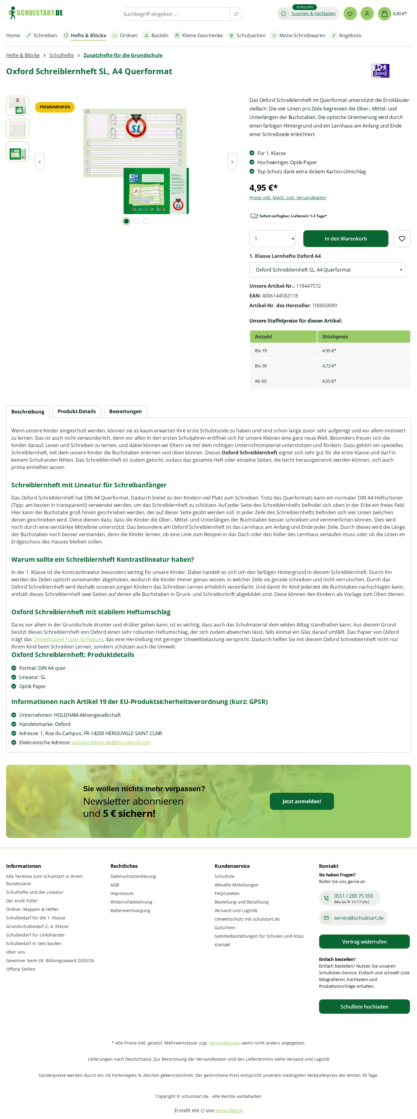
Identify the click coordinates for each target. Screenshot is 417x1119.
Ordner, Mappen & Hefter (32, 909)
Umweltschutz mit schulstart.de (247, 919)
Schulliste (224, 876)
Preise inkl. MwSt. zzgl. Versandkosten (287, 197)
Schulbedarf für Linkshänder (35, 935)
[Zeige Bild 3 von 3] (146, 221)
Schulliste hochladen (364, 1006)
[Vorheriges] (39, 161)
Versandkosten (224, 1043)
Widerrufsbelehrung (131, 902)
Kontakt (222, 945)
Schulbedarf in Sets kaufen (33, 943)
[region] (121, 161)
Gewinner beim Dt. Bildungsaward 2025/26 (50, 960)
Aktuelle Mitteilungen (237, 885)
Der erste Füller (22, 901)
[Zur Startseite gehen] (38, 13)
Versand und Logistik (236, 910)
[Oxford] (380, 74)
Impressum (122, 893)
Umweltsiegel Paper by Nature (68, 639)
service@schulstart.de (359, 918)
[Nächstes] (232, 161)
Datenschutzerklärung (133, 876)
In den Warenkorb (346, 238)
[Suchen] (236, 14)
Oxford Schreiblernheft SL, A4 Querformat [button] (303, 269)
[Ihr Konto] (367, 13)
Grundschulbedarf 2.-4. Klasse (37, 926)
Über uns (15, 952)
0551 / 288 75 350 (353, 896)
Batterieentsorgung (130, 910)
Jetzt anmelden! (302, 801)
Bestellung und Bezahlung (242, 902)
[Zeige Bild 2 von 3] (136, 221)
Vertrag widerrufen (364, 941)
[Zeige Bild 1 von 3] (126, 221)
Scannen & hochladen (314, 13)
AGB (115, 885)
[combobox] (175, 14)
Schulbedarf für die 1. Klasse (35, 918)
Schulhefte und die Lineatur (34, 892)
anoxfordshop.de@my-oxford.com (111, 742)
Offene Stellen (20, 969)
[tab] (27, 412)
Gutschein (225, 927)
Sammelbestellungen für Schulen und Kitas (259, 936)
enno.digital (229, 1110)
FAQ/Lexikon (227, 893)
